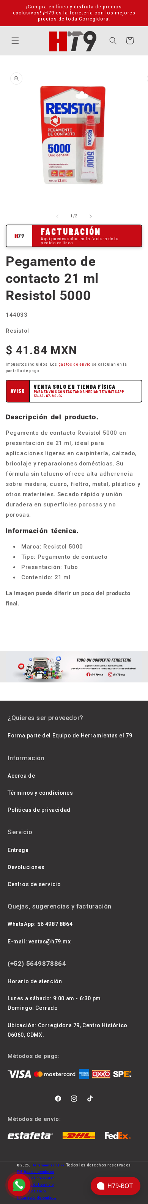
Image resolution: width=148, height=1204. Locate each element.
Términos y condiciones (40, 793)
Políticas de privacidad (39, 810)
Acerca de (21, 776)
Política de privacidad (36, 1178)
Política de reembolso (35, 1172)
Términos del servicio (35, 1185)
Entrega (18, 850)
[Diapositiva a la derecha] (90, 216)
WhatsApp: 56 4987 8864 (40, 924)
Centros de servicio (34, 884)
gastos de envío (74, 364)
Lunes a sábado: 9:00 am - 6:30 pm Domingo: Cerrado (54, 1003)
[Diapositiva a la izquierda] (57, 216)
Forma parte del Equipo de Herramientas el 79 (70, 735)
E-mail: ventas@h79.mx (39, 941)
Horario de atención (35, 981)
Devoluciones (26, 867)
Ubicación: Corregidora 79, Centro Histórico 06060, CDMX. (68, 1030)
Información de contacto (37, 1197)
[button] (15, 40)
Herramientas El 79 (48, 1165)
